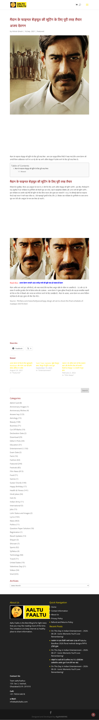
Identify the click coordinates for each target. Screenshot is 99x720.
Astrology (14, 418)
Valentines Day (16, 566)
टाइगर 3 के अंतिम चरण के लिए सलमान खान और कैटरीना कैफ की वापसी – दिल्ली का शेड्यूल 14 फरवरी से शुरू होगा (73, 366)
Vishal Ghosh (17, 31)
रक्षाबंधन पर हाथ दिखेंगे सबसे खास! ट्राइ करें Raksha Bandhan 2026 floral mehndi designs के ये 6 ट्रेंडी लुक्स (69, 643)
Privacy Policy (57, 618)
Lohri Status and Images (20, 513)
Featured (40, 31)
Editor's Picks (15, 441)
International (15, 505)
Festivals (13, 467)
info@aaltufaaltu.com (19, 701)
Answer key (14, 414)
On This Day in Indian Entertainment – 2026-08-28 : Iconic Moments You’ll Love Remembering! (69, 634)
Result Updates (16, 536)
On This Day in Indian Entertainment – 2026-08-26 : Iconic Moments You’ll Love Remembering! (69, 669)
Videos (12, 570)
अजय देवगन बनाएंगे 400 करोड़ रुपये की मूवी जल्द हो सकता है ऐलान (41, 283)
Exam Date (14, 452)
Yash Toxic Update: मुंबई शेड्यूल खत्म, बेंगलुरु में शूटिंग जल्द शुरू (47, 364)
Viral (12, 574)
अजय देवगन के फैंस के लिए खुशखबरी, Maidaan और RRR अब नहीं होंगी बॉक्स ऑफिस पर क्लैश (21, 365)
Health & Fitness (16, 490)
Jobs (11, 509)
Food (12, 475)
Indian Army (15, 501)
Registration (15, 532)
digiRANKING (61, 716)
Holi (11, 498)
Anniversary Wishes (18, 410)
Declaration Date (17, 433)
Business (13, 425)
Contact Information (59, 611)
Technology (14, 555)
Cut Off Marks (15, 429)
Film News (14, 471)
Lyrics (12, 517)
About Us (55, 614)
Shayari (13, 539)
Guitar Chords (15, 483)
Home (53, 607)
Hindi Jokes (14, 494)
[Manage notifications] (93, 715)
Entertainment (16, 448)
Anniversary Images (18, 406)
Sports (12, 547)
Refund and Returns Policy (62, 622)
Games (13, 479)
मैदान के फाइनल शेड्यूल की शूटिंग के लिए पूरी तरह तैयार (31, 169)
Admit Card (14, 403)
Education (14, 445)
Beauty (13, 422)
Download (14, 437)
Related (23, 172)
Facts (12, 456)
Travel (12, 559)
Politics (13, 524)
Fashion (13, 460)
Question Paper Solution (20, 528)
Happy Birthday (16, 486)
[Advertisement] (49, 137)
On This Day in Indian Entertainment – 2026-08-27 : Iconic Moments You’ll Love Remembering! (69, 653)
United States (15, 562)
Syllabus (13, 551)
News (12, 521)
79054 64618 (19, 694)
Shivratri (13, 543)
